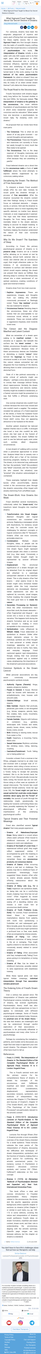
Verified (7, 1342)
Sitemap (7, 1347)
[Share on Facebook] (22, 27)
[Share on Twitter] (25, 27)
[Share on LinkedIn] (32, 27)
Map (11, 1314)
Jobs (6, 1350)
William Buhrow (15, 1242)
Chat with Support (30, 1340)
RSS (7, 1352)
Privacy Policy (9, 1335)
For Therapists (31, 1345)
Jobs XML (13, 1352)
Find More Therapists (20, 1329)
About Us (33, 1334)
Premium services (30, 1348)
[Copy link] (36, 27)
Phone (21, 1318)
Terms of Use (9, 1337)
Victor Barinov (20, 1253)
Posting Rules (31, 1342)
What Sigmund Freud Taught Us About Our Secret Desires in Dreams (20, 19)
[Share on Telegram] (29, 27)
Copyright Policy (10, 1340)
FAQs (6, 1345)
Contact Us (32, 1337)
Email (31, 1314)
